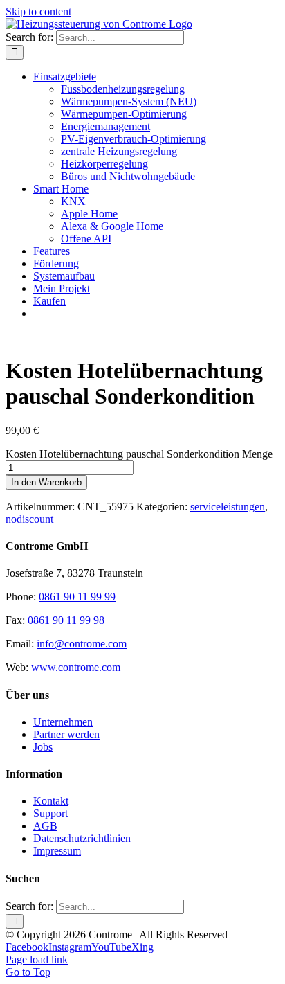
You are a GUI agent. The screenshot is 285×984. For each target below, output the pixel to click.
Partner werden (66, 734)
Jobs (43, 747)
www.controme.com (75, 667)
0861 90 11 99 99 (77, 596)
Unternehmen (63, 722)
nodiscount (29, 519)
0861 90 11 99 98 (66, 620)
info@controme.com (82, 644)
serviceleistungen (227, 506)
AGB (45, 826)
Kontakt (50, 801)
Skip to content (38, 11)
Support (50, 813)
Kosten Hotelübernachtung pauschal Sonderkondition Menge (139, 454)
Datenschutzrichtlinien (82, 838)
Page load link (37, 959)
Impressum (57, 851)
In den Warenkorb (46, 482)
